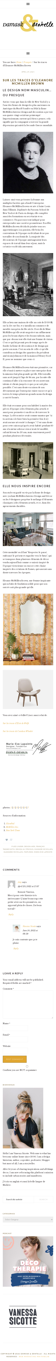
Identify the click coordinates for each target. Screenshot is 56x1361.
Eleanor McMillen (44, 849)
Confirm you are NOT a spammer (20, 1070)
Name (6, 1023)
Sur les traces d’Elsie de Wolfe (16, 723)
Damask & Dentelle (28, 28)
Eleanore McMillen (13, 852)
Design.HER (29, 846)
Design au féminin (25, 849)
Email (6, 1035)
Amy (20, 882)
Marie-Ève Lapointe (43, 852)
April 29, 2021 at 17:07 (28, 886)
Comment (8, 989)
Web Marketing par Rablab (34, 1356)
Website (7, 1046)
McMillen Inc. (12, 827)
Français (40, 846)
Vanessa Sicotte (29, 926)
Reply (11, 914)
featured (28, 852)
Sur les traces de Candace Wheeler (18, 731)
